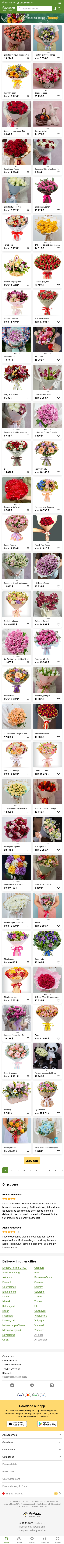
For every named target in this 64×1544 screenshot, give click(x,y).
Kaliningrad (8, 1306)
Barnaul (6, 1282)
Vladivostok (40, 1315)
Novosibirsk (8, 1334)
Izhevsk (6, 1301)
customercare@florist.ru (14, 1376)
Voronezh (39, 1325)
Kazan (5, 1310)
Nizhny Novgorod (11, 1330)
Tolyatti (38, 1296)
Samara (38, 1282)
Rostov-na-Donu (43, 1277)
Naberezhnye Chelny (13, 1325)
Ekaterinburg (9, 1291)
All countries (40, 1339)
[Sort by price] (54, 8)
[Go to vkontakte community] (12, 1385)
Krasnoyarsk (9, 1320)
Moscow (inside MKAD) (14, 1267)
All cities (38, 1334)
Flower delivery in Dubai (15, 1486)
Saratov (38, 1287)
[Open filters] (59, 8)
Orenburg (39, 1267)
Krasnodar (7, 1315)
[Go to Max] (52, 1385)
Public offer (8, 1471)
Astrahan (7, 1277)
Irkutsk (5, 1296)
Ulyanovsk (40, 1310)
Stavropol (39, 1291)
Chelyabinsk (9, 1287)
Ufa (36, 1306)
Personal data (9, 1464)
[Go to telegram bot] (32, 1385)
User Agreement (11, 1479)
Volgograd (39, 1320)
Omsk (5, 1339)
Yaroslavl (39, 1330)
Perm (37, 1272)
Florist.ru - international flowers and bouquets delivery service (32, 1526)
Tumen (38, 1301)
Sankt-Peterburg (11, 1272)
